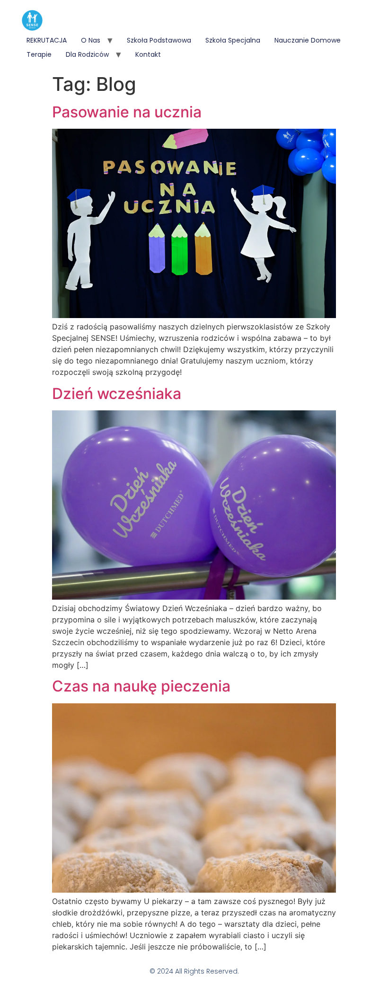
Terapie (39, 54)
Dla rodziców (87, 54)
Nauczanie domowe (307, 40)
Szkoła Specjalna (232, 40)
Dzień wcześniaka (116, 393)
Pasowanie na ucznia (127, 112)
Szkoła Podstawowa (159, 40)
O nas (90, 40)
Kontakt (148, 54)
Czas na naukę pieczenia (141, 686)
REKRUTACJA (46, 40)
